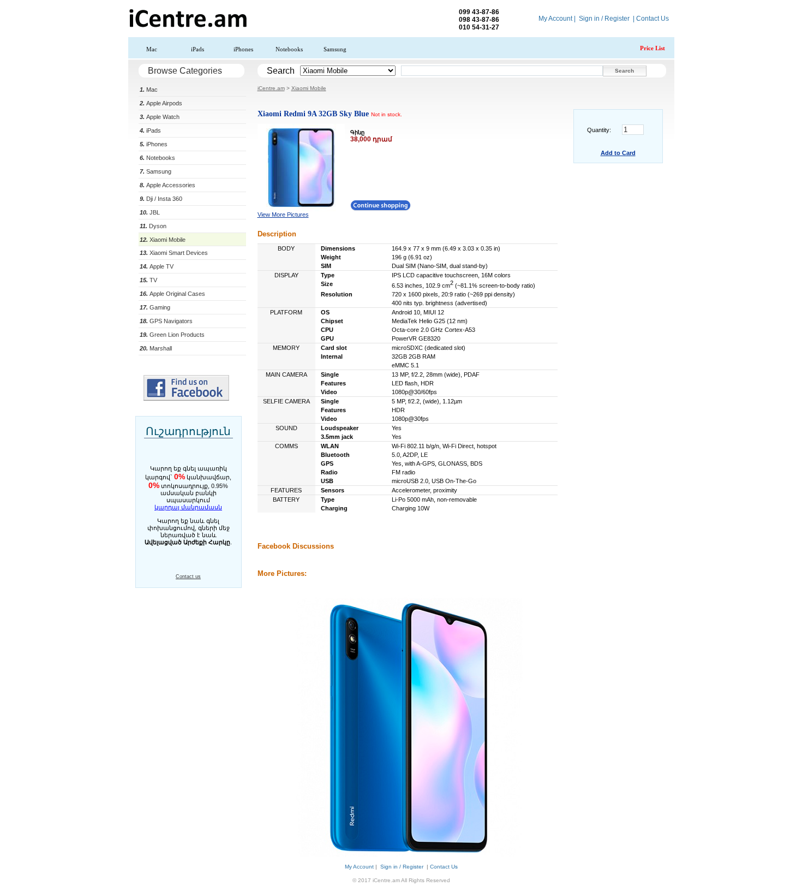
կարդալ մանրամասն (188, 507)
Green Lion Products (172, 334)
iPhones (243, 49)
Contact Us (652, 18)
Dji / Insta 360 (161, 198)
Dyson (153, 226)
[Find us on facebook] (186, 398)
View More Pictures (283, 214)
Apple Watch (159, 117)
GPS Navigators (166, 321)
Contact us (188, 576)
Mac (151, 49)
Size (327, 284)
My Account (555, 18)
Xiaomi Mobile (162, 239)
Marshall (156, 348)
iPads (197, 49)
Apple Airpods (161, 103)
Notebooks (289, 49)
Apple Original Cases (172, 293)
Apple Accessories (167, 185)
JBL (150, 212)
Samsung (335, 49)
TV (148, 280)
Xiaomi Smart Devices (174, 252)
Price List (652, 48)
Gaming (155, 307)
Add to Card (618, 153)
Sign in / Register (604, 18)
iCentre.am (271, 88)
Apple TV (156, 266)
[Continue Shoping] (380, 208)
